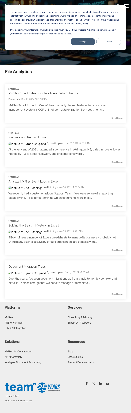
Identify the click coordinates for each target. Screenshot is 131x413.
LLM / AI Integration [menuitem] (15, 328)
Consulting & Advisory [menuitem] (80, 317)
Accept (83, 41)
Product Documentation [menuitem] (81, 362)
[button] (126, 5)
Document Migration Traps (27, 266)
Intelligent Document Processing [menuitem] (23, 362)
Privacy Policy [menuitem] (12, 396)
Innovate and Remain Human (28, 137)
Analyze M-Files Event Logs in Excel (33, 181)
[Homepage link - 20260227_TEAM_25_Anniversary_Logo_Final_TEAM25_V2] (33, 391)
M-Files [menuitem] (9, 317)
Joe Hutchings (50, 187)
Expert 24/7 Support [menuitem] (79, 322)
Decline (108, 41)
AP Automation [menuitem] (13, 356)
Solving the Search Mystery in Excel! (33, 225)
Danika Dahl (14, 99)
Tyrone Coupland (55, 143)
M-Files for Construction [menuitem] (18, 351)
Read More (117, 118)
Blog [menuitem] (70, 351)
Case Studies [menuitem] (75, 356)
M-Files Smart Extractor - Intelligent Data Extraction (44, 93)
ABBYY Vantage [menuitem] (14, 322)
